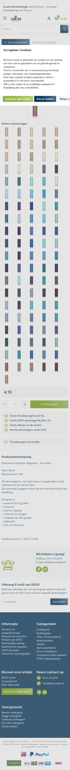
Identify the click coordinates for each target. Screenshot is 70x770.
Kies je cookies (45, 99)
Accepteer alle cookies (18, 99)
